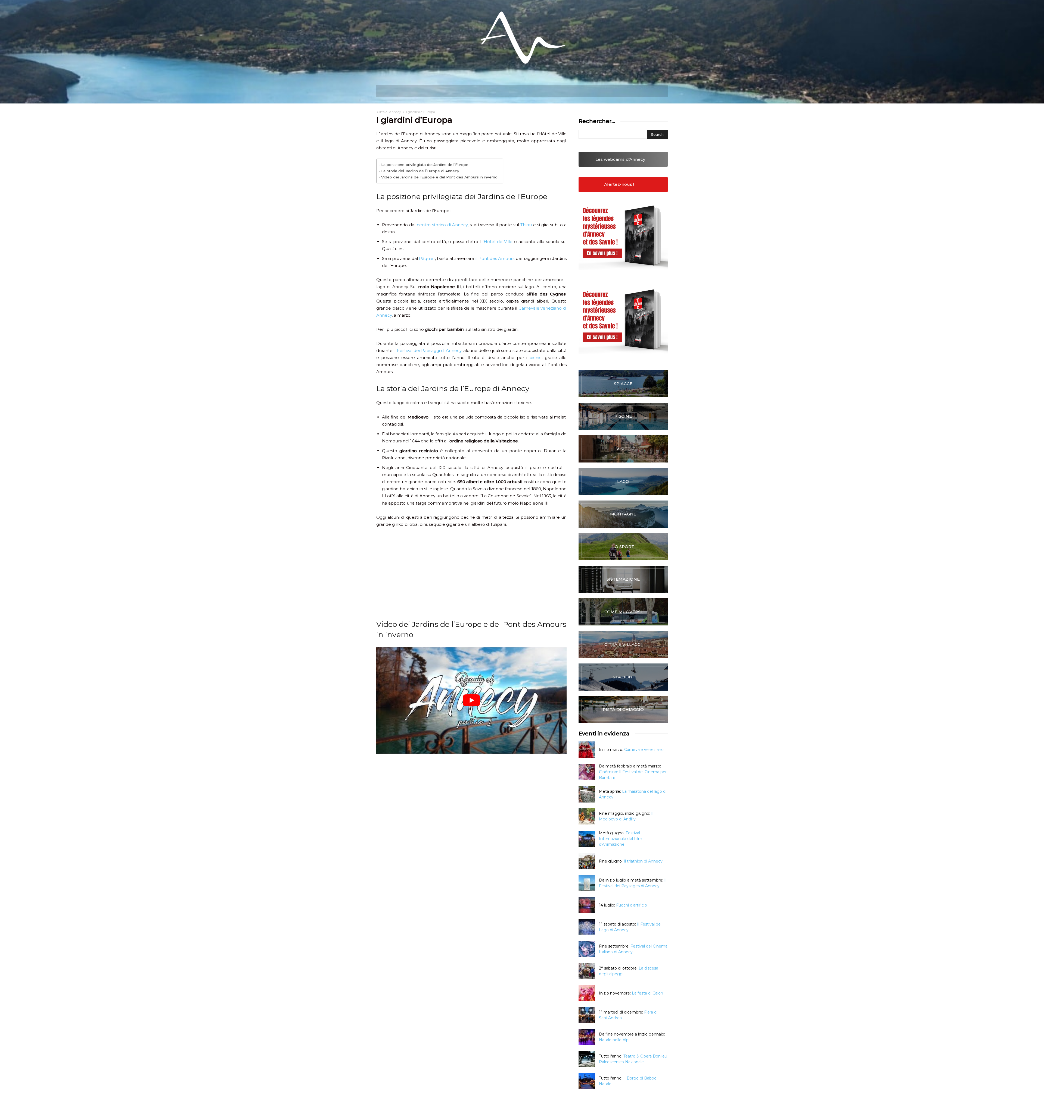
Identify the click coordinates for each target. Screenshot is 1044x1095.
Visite (623, 448)
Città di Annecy (389, 112)
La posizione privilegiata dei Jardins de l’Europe (424, 164)
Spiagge (623, 383)
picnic (535, 357)
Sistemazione (623, 579)
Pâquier (427, 258)
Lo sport (623, 546)
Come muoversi (623, 611)
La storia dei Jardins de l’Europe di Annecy (420, 171)
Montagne (623, 514)
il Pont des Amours (495, 258)
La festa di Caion (647, 993)
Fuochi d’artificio (631, 905)
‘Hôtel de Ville (497, 241)
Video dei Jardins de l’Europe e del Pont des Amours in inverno (439, 177)
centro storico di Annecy (442, 224)
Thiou (526, 224)
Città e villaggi (623, 644)
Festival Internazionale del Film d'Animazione (620, 838)
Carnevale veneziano (644, 749)
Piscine (623, 416)
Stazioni (623, 676)
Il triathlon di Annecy (643, 861)
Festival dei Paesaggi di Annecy (429, 350)
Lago (623, 481)
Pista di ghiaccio (623, 709)
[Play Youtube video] (471, 700)
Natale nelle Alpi (614, 1039)
